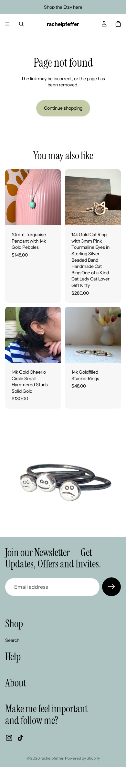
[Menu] (7, 23)
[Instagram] (9, 738)
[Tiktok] (20, 738)
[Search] (21, 24)
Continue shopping (63, 108)
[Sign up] (111, 586)
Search (12, 640)
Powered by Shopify (82, 758)
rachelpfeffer (51, 758)
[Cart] (118, 24)
